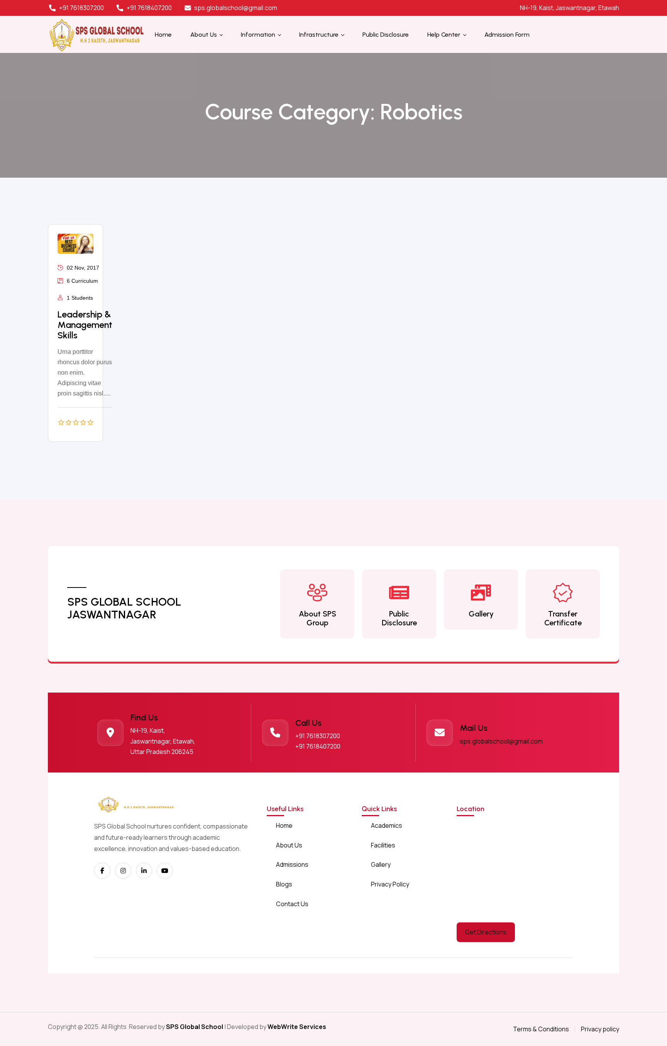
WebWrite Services (296, 1026)
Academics (386, 825)
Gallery (481, 613)
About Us (289, 845)
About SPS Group (317, 618)
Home (284, 825)
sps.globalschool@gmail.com (501, 741)
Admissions (292, 864)
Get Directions (485, 932)
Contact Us (292, 904)
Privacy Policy (390, 884)
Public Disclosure (399, 618)
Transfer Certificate (563, 618)
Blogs (284, 884)
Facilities (383, 845)
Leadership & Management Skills (85, 325)
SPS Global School (194, 1026)
